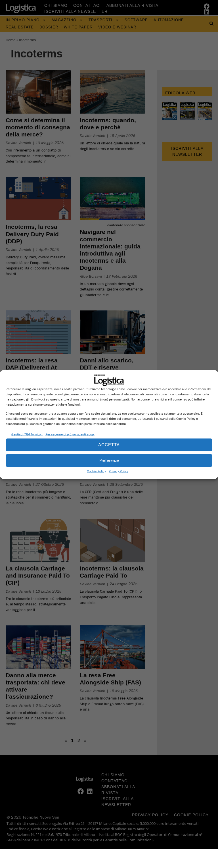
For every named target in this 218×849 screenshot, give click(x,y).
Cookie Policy (96, 471)
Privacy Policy (118, 471)
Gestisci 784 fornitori (27, 434)
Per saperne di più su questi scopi (70, 434)
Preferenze (109, 460)
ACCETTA (109, 444)
